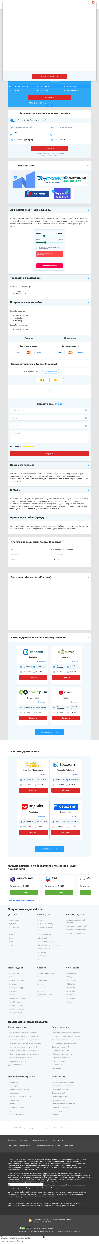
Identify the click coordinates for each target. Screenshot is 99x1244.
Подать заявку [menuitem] (47, 76)
